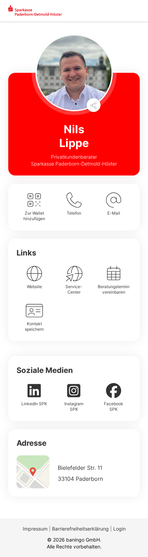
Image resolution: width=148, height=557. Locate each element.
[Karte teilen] (94, 105)
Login (119, 529)
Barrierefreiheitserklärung (80, 529)
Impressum (35, 529)
